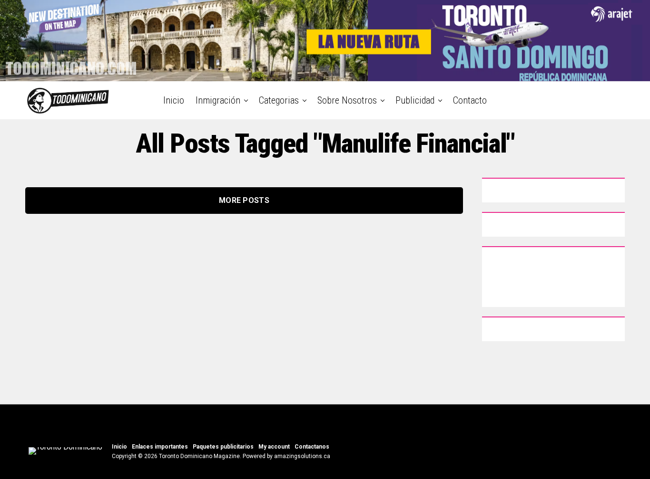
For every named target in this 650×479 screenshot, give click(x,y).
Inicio (173, 100)
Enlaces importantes (160, 446)
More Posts (244, 200)
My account (274, 446)
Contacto (470, 100)
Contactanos (312, 446)
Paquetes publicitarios (223, 446)
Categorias (279, 100)
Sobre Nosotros (347, 100)
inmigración (218, 100)
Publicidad (414, 100)
